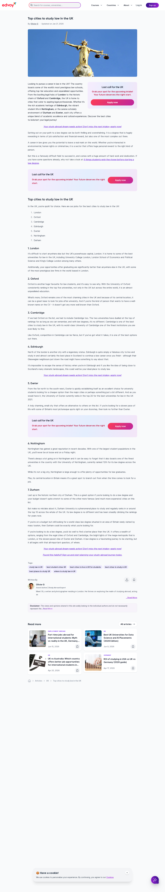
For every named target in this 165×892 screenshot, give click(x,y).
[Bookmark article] (134, 580)
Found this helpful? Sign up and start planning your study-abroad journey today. (82, 555)
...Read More (46, 609)
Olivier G (34, 24)
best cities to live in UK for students (85, 567)
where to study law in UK (64, 571)
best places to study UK (39, 571)
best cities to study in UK (116, 567)
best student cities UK (56, 567)
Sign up (152, 5)
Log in (139, 5)
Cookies (110, 877)
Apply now (120, 180)
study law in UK (36, 567)
